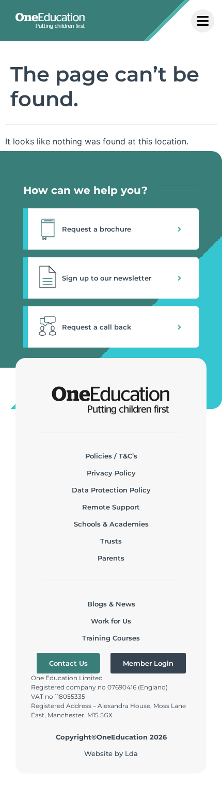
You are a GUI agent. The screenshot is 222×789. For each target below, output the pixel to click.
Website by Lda (111, 753)
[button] (111, 229)
